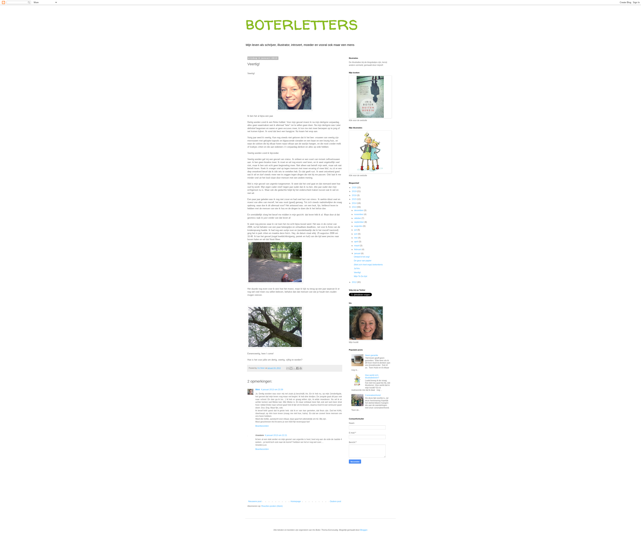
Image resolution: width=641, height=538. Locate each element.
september (359, 222)
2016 (354, 195)
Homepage (296, 501)
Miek (257, 389)
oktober (358, 218)
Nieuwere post (254, 501)
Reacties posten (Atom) (272, 506)
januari (357, 253)
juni (356, 234)
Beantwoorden (262, 426)
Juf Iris (357, 268)
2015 (354, 199)
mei (356, 238)
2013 (354, 207)
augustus (358, 226)
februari (358, 249)
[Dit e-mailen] (288, 368)
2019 (354, 191)
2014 (354, 203)
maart (357, 245)
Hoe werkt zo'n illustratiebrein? (372, 376)
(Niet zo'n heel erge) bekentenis (368, 264)
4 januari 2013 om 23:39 (272, 389)
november (359, 214)
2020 (354, 187)
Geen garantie (371, 355)
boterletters (301, 23)
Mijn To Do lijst (360, 276)
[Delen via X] (294, 368)
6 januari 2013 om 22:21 (276, 435)
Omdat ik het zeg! (362, 257)
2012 (354, 282)
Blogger (363, 530)
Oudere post (335, 501)
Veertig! (357, 272)
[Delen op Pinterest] (300, 368)
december (359, 210)
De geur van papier (362, 260)
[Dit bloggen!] (291, 368)
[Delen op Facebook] (297, 368)
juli (355, 230)
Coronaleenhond (373, 395)
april (356, 241)
